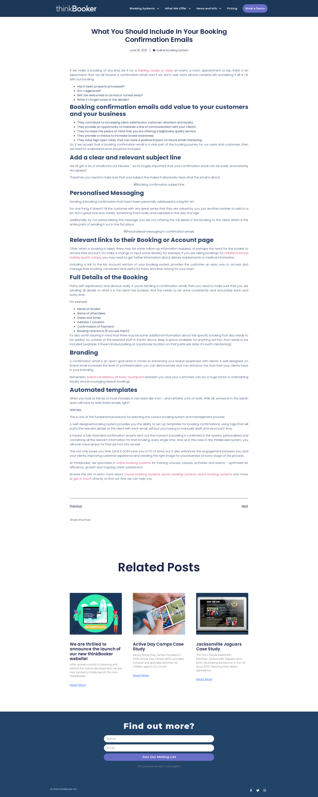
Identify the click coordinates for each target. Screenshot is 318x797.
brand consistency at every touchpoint (115, 377)
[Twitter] (258, 790)
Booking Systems (142, 8)
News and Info (207, 8)
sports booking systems (179, 474)
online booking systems (133, 463)
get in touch (82, 479)
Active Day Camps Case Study (158, 646)
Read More (78, 685)
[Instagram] (265, 790)
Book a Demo (255, 8)
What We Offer (175, 8)
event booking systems (215, 474)
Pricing (232, 8)
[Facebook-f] (251, 790)
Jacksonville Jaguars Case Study (219, 646)
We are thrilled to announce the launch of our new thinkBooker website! (95, 651)
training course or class (155, 70)
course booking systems (142, 474)
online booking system (172, 50)
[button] (99, 520)
